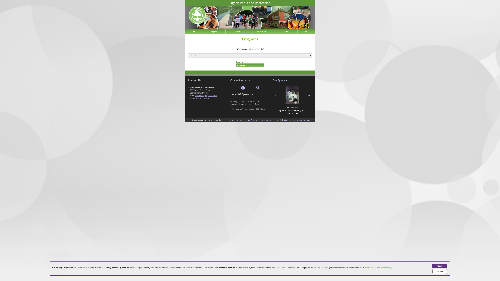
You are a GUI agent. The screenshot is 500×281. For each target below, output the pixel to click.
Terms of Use (370, 267)
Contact (286, 31)
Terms (231, 120)
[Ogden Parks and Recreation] (250, 17)
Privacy (238, 120)
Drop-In (239, 62)
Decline (439, 271)
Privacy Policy (386, 267)
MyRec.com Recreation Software (297, 120)
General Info (262, 31)
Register (214, 31)
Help (261, 120)
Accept (439, 266)
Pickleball (241, 65)
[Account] (306, 31)
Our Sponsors (280, 80)
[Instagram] (257, 88)
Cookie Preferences (250, 120)
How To (268, 120)
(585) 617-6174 (202, 98)
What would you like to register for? (250, 49)
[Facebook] (243, 88)
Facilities (237, 31)
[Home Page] (194, 31)
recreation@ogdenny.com (206, 95)
